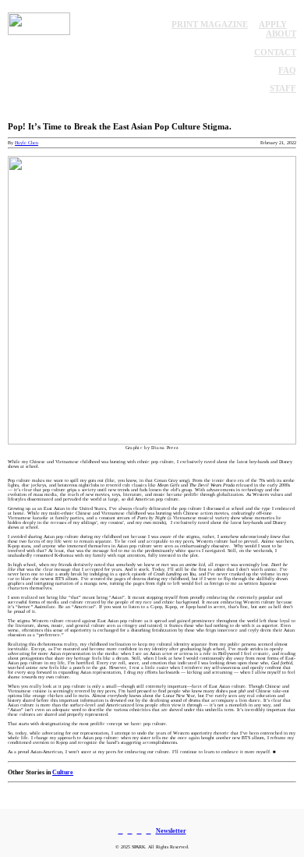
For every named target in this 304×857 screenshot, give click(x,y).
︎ (149, 830)
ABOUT (281, 33)
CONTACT (275, 52)
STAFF (283, 88)
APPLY (273, 24)
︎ (139, 830)
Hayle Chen (26, 142)
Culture (62, 772)
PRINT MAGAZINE (209, 24)
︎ (120, 830)
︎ (130, 830)
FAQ (287, 70)
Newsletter (171, 830)
